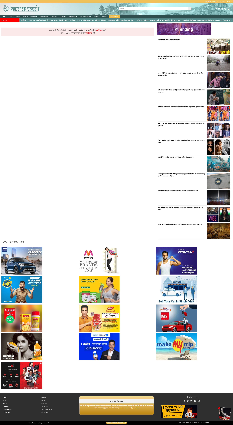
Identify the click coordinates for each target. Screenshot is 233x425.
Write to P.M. (208, 1)
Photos (96, 16)
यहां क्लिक (99, 30)
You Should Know (85, 16)
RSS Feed (200, 422)
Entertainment (44, 16)
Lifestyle (62, 16)
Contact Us (188, 422)
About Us (181, 422)
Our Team (194, 422)
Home (4, 16)
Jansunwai (222, 1)
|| (38, 20)
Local (10, 16)
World (25, 16)
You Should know (46, 409)
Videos (104, 16)
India (17, 16)
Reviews (43, 397)
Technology (72, 16)
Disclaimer (206, 422)
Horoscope (6, 412)
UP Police (229, 1)
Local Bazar (113, 16)
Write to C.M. (215, 1)
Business (33, 16)
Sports (54, 16)
